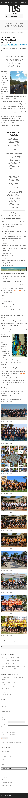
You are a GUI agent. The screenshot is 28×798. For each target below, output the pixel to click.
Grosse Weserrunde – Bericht (11, 660)
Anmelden (5, 777)
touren (4, 754)
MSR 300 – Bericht (14, 692)
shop (3, 759)
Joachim (4, 703)
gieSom (4, 32)
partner (17, 2)
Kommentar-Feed (7, 783)
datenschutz (23, 2)
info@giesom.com (17, 290)
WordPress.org (6, 785)
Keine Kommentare (20, 32)
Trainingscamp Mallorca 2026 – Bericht (13, 666)
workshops (5, 751)
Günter (4, 706)
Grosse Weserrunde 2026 (9, 669)
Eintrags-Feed (6, 780)
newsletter (11, 2)
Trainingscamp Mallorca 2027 (10, 658)
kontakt (5, 2)
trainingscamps (6, 756)
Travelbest (22, 373)
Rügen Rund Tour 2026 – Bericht (11, 663)
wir (1, 2)
